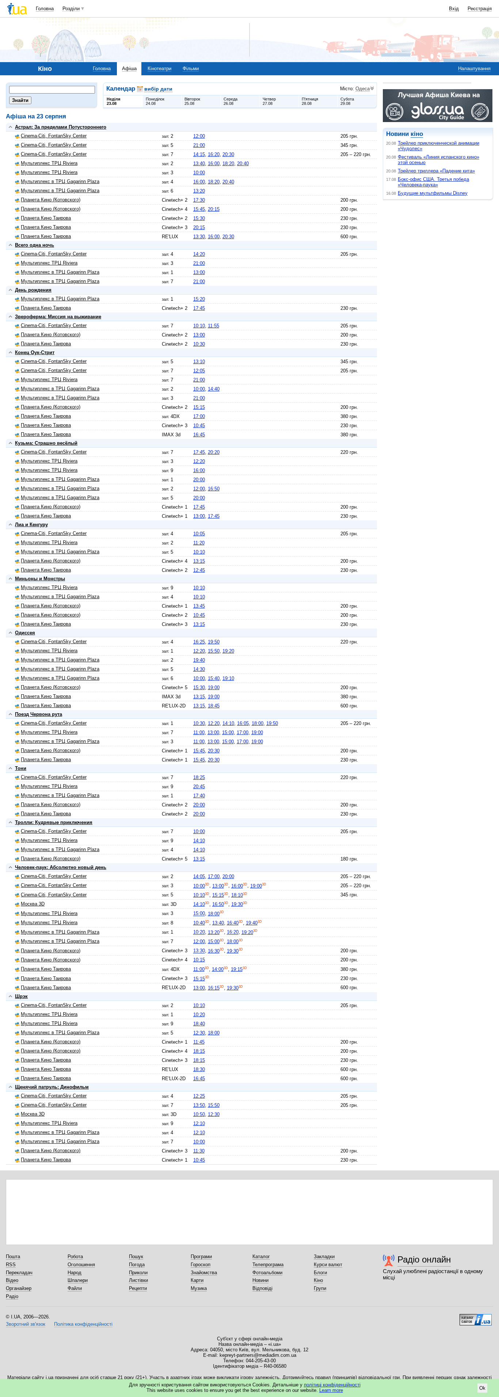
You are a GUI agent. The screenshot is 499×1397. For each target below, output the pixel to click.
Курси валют (328, 1264)
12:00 (199, 136)
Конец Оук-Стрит (34, 352)
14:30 (199, 669)
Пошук (136, 1256)
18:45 (214, 706)
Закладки (324, 1256)
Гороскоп (200, 1264)
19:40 (199, 660)
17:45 (199, 308)
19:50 (214, 642)
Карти (197, 1280)
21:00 (199, 145)
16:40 (233, 923)
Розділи (71, 8)
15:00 (228, 732)
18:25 (199, 777)
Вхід (454, 8)
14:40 (214, 389)
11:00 (199, 732)
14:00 (218, 969)
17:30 (199, 200)
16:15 (214, 988)
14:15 (199, 154)
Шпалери (78, 1280)
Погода (137, 1264)
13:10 (199, 361)
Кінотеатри (159, 68)
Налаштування (474, 68)
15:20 (199, 299)
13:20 (199, 191)
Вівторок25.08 (192, 101)
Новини (260, 1280)
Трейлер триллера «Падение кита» (436, 171)
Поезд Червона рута (38, 714)
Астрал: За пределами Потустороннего (60, 127)
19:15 (237, 969)
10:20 (199, 932)
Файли (75, 1288)
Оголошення (81, 1264)
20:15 (214, 209)
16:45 (199, 434)
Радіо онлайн (424, 1259)
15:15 (199, 407)
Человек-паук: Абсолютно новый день (60, 867)
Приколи (138, 1272)
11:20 (199, 543)
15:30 (199, 218)
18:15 (199, 1051)
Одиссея (25, 632)
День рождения (33, 290)
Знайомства (204, 1272)
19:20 (228, 651)
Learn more (331, 1390)
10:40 (199, 923)
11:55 (213, 326)
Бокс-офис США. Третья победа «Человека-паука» (433, 181)
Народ (74, 1272)
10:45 (199, 425)
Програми (201, 1256)
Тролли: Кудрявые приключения (53, 822)
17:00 (199, 416)
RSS (11, 1264)
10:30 (199, 344)
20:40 (243, 163)
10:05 (199, 533)
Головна (45, 8)
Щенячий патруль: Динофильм (52, 1087)
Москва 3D (33, 904)
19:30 (237, 904)
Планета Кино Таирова (46, 218)
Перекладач (19, 1272)
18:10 (237, 895)
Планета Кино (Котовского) (50, 199)
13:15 (199, 561)
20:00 (199, 479)
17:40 (199, 795)
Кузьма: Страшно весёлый (46, 443)
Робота (75, 1256)
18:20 (228, 163)
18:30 (199, 1069)
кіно (417, 133)
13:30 (199, 236)
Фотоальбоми (267, 1272)
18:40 (199, 1023)
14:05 (199, 876)
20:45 (199, 786)
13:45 (199, 606)
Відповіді (262, 1288)
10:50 (199, 1114)
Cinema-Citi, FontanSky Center (54, 135)
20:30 (228, 154)
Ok (482, 1388)
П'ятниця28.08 (310, 101)
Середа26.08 (230, 101)
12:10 (199, 1123)
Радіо (12, 1296)
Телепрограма (267, 1264)
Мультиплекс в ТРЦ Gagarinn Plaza (60, 181)
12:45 (199, 570)
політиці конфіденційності (332, 1384)
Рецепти (138, 1288)
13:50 (199, 1105)
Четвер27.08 (269, 101)
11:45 (199, 1042)
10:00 (199, 172)
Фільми (191, 68)
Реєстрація (480, 8)
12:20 (199, 461)
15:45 (199, 209)
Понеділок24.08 (155, 101)
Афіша (129, 68)
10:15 (199, 960)
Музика (199, 1288)
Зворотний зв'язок (25, 1324)
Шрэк (21, 996)
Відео (12, 1280)
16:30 (214, 951)
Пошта (13, 1256)
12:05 (199, 370)
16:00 (214, 163)
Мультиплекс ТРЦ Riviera (49, 163)
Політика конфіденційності (83, 1324)
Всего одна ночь (34, 245)
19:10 (228, 678)
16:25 (199, 642)
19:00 (214, 687)
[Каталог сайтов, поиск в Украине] (476, 1317)
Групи (320, 1288)
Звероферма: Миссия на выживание (58, 316)
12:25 (199, 1096)
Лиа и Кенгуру (31, 524)
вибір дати (158, 89)
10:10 (199, 326)
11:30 (199, 1151)
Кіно (318, 1280)
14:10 (228, 723)
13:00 (199, 272)
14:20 (199, 254)
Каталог (261, 1256)
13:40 (199, 163)
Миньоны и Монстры (40, 578)
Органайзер (18, 1288)
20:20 (214, 452)
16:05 (243, 723)
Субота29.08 (347, 101)
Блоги (320, 1272)
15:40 (214, 678)
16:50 (214, 488)
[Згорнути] (10, 127)
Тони (20, 768)
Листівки (138, 1280)
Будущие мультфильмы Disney (433, 193)
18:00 (257, 723)
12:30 (199, 1033)
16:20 (214, 154)
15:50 (214, 651)
